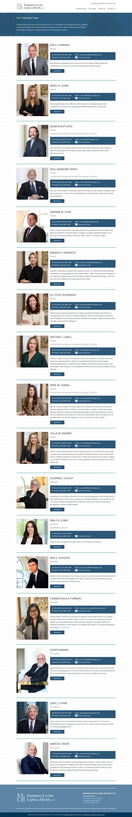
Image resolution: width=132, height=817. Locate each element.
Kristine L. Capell (61, 337)
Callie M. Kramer (60, 433)
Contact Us (112, 9)
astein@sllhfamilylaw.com (89, 222)
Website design (68, 815)
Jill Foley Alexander (63, 294)
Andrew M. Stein (60, 212)
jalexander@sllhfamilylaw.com (91, 305)
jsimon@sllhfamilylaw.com (89, 754)
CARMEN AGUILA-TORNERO (66, 598)
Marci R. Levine (59, 85)
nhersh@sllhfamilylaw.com (90, 182)
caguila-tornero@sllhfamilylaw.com (93, 608)
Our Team (92, 9)
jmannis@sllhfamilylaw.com (90, 660)
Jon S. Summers (60, 45)
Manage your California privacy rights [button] (94, 815)
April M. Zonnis (60, 385)
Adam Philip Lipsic (61, 126)
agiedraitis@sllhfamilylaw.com (91, 262)
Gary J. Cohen (58, 703)
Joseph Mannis (59, 649)
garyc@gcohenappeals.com (90, 713)
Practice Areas (81, 9)
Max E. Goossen (60, 557)
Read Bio (57, 71)
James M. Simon (59, 743)
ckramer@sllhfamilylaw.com (90, 443)
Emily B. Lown (59, 520)
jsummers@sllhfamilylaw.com (91, 55)
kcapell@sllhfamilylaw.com (89, 350)
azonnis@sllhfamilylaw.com (90, 398)
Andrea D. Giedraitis (63, 252)
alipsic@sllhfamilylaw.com (89, 139)
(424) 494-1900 (110, 3)
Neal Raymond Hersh (63, 169)
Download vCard (84, 57)
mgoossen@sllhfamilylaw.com (91, 567)
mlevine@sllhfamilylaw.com (90, 95)
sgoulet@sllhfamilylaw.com (90, 488)
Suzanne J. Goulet (61, 478)
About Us (101, 9)
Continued (65, 627)
